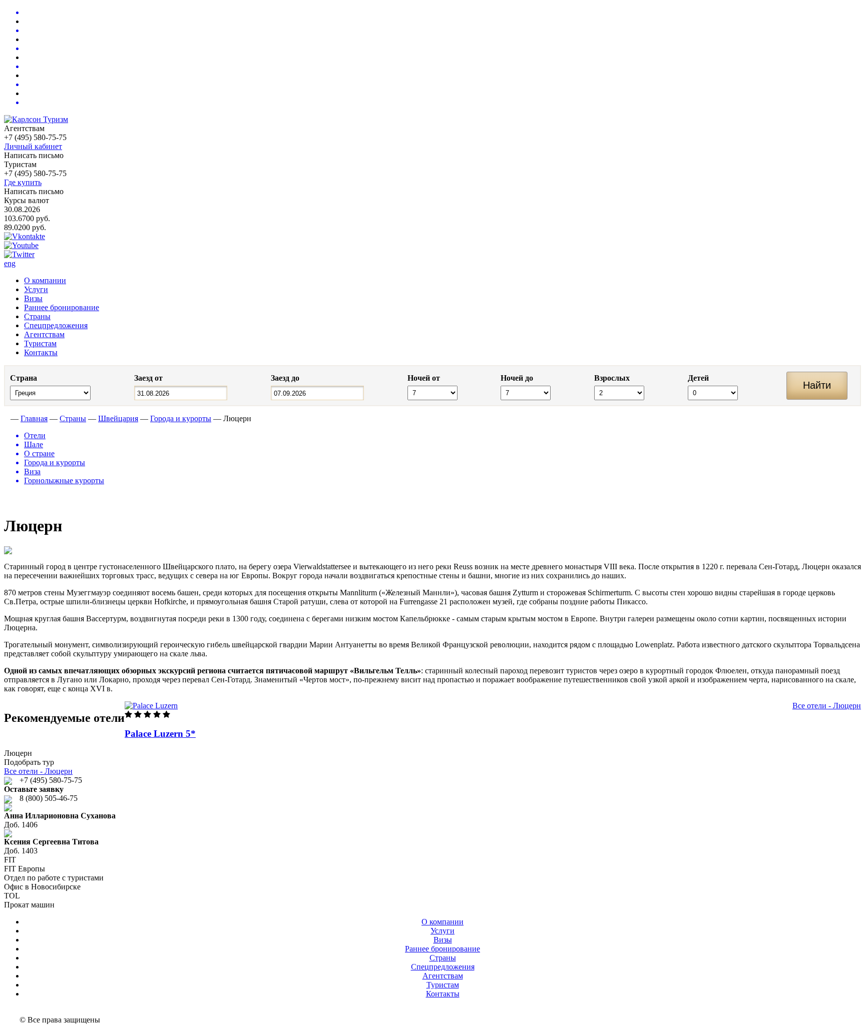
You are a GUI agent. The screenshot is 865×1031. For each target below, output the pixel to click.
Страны (37, 316)
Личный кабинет (33, 146)
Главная (34, 418)
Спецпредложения (56, 325)
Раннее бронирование (61, 307)
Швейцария (118, 418)
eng (10, 263)
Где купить (23, 182)
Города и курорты (180, 418)
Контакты (41, 352)
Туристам (40, 343)
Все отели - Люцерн (826, 705)
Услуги (36, 289)
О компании (45, 280)
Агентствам (44, 334)
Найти (817, 385)
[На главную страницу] (6, 418)
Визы (33, 298)
